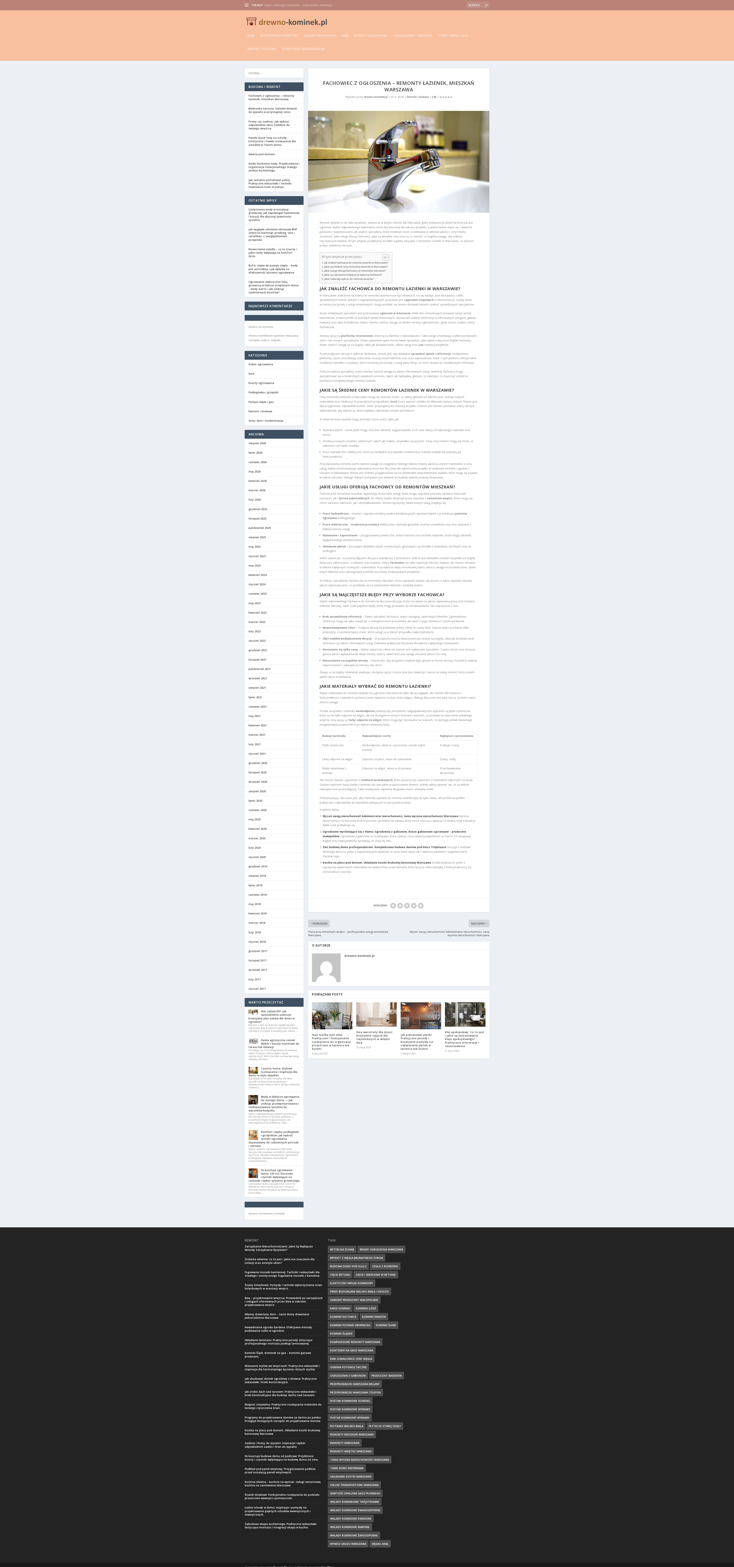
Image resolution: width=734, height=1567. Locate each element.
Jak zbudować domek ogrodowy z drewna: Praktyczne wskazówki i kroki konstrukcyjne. (281, 1380)
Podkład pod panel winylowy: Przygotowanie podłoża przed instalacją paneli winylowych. (280, 1470)
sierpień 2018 (257, 876)
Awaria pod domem (261, 154)
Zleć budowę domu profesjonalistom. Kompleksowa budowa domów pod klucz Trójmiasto (384, 847)
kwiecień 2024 (257, 575)
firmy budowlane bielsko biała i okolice (359, 1291)
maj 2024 (254, 565)
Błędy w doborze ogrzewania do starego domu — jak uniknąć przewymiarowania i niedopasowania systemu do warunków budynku (273, 1103)
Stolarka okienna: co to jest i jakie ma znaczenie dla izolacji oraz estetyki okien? (280, 1260)
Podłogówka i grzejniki (412, 36)
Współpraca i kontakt (279, 36)
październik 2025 (259, 528)
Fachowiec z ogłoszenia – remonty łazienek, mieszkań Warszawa (271, 97)
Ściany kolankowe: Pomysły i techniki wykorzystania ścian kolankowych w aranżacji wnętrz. (283, 1286)
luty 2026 (254, 499)
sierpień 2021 (257, 687)
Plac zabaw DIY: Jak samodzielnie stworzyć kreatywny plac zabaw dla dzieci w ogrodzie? (271, 1016)
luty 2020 (254, 847)
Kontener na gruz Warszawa (351, 1350)
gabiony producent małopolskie (354, 1300)
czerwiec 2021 (257, 706)
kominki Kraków (374, 1317)
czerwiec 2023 (257, 593)
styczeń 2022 (257, 640)
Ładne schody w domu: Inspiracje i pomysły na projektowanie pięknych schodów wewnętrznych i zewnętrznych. (278, 1511)
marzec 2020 (256, 838)
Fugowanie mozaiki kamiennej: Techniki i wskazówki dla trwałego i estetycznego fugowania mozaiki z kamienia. (282, 1273)
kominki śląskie (341, 1333)
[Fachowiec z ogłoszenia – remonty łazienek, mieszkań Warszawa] (398, 162)
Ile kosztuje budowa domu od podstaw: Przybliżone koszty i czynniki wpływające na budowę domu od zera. (281, 1457)
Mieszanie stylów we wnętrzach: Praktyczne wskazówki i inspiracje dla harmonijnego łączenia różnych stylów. (282, 1367)
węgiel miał (380, 1544)
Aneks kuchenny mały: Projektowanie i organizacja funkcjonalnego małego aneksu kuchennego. (274, 167)
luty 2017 (254, 979)
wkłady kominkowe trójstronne (354, 1502)
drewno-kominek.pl (376, 97)
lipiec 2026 (255, 452)
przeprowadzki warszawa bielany (355, 1384)
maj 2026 (254, 471)
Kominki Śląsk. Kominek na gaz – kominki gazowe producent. (278, 1354)
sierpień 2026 (257, 443)
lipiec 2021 (255, 697)
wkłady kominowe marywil (350, 1527)
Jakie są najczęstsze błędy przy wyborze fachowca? (353, 274)
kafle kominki (340, 1308)
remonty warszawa (344, 1443)
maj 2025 (254, 546)
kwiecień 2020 (257, 829)
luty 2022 (254, 631)
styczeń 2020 (257, 857)
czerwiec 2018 (257, 894)
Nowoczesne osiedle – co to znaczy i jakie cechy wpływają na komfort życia (272, 252)
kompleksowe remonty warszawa (355, 1342)
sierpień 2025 (257, 537)
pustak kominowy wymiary (349, 1417)
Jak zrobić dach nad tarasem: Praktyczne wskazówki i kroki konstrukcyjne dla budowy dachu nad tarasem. (280, 1393)
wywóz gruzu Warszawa (348, 1544)
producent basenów (386, 1375)
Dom (251, 36)
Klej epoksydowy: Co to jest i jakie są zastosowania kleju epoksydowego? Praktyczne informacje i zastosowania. (464, 1039)
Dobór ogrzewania (320, 36)
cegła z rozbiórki (385, 1266)
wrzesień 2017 (257, 970)
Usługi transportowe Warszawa (354, 1485)
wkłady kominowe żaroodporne (354, 1535)
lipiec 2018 (255, 885)
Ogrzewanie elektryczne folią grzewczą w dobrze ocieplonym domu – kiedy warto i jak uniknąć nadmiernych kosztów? (273, 287)
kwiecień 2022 (257, 612)
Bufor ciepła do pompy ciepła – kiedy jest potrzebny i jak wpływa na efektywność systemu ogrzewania (273, 269)
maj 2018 (254, 904)
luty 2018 (254, 932)
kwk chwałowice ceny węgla (351, 1359)
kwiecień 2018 (257, 913)
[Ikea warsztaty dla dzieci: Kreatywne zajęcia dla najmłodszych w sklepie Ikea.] (376, 1014)
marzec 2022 (256, 622)
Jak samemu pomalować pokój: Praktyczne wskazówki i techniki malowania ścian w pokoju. (269, 183)
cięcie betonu (340, 1274)
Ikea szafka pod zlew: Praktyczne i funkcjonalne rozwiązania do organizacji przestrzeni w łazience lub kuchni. (331, 1042)
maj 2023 (254, 603)
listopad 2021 (257, 659)
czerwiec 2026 (257, 462)
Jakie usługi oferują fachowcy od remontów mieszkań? (355, 270)
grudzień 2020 (257, 763)
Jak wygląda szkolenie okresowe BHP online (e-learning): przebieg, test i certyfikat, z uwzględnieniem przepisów (272, 234)
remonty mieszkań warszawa (352, 1434)
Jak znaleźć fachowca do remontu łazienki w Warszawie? (356, 262)
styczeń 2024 (257, 584)
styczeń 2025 (257, 556)
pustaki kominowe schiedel (350, 1401)
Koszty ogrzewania (370, 36)
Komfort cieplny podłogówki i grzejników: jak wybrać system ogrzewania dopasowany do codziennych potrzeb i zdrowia (273, 1139)
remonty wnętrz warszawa (351, 1451)
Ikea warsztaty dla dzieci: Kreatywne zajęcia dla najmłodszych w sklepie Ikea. (374, 1037)
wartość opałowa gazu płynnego (355, 1493)
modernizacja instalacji (365, 524)
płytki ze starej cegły (385, 1426)
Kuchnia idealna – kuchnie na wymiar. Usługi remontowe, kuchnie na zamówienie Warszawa (283, 1483)
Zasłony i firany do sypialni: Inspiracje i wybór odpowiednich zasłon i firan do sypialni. (275, 1444)
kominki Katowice (343, 1317)
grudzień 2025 (257, 509)
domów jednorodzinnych (354, 498)
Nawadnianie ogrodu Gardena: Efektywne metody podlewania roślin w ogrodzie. (278, 1328)
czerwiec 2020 (257, 810)
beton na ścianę (342, 1249)
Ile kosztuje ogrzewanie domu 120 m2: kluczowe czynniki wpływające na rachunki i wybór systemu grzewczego (274, 1175)
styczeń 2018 (257, 941)
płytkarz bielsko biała (346, 1426)
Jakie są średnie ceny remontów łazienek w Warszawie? (356, 266)
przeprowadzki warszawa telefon (355, 1392)
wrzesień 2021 (257, 678)
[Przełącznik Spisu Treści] (384, 257)
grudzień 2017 (257, 951)
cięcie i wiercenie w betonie (376, 1274)
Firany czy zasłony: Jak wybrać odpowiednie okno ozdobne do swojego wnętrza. (269, 125)
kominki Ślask (386, 1325)
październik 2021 (259, 669)
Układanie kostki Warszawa (350, 1476)
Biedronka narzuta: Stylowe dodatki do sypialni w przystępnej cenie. (272, 110)
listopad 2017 (257, 960)
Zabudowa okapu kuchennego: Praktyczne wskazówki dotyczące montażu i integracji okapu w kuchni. (281, 1525)
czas (421, 345)
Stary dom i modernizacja (303, 49)
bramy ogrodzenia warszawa (381, 1249)
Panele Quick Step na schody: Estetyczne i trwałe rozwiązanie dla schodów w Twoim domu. (272, 141)
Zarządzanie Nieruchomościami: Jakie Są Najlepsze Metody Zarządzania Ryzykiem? (279, 1248)
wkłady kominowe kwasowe (350, 1518)
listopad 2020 (257, 772)
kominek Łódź (366, 1308)
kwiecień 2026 (257, 481)
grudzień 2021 (257, 650)
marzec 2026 (256, 490)
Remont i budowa (262, 49)
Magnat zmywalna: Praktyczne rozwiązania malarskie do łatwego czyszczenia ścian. (283, 1406)
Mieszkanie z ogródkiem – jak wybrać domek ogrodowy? (300, 5)
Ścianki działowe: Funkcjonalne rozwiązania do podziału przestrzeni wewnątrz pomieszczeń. (282, 1496)
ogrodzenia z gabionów (348, 1375)
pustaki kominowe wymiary (350, 1409)
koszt (394, 401)
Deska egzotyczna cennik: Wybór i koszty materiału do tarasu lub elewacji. (273, 1043)
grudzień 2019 (257, 866)
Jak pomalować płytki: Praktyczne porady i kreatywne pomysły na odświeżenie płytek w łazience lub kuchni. (417, 1042)
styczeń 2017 (257, 989)
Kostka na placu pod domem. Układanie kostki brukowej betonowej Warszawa (377, 862)
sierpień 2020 (257, 791)
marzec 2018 (256, 923)
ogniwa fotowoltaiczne (348, 1367)
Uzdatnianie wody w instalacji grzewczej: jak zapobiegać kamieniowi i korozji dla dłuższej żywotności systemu (274, 215)
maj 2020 (254, 819)
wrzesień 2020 (257, 782)
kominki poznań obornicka (350, 1325)
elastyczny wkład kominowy (351, 1283)
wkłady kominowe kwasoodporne (355, 1510)
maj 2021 (254, 716)
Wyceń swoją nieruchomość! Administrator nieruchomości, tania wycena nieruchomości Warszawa (390, 816)
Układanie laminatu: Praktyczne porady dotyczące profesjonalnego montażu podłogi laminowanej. (278, 1341)
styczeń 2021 (257, 753)
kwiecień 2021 (257, 725)
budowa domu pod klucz (348, 1266)
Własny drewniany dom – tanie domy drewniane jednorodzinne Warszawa (277, 1315)
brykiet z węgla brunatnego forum (356, 1258)
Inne (345, 36)
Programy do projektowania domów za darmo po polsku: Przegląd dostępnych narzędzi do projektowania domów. (283, 1419)
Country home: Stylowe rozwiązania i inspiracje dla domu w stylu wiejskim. (272, 1072)
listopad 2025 (257, 518)
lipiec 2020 (255, 800)
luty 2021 (254, 744)
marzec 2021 (256, 734)
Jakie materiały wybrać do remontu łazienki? (349, 279)
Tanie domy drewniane (347, 1468)
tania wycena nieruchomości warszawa (359, 1459)
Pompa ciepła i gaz (453, 36)
